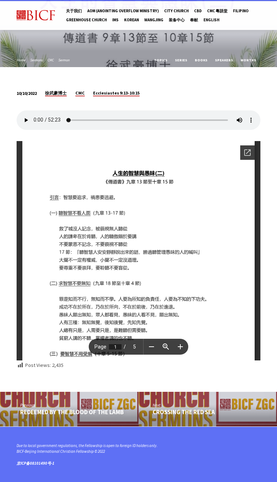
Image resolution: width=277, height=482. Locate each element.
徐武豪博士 (56, 93)
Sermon (64, 60)
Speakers (224, 60)
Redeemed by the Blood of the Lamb (72, 412)
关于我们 (74, 10)
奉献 (194, 19)
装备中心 (177, 19)
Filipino (241, 10)
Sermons (36, 60)
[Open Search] (258, 15)
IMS (115, 19)
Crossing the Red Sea (184, 412)
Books (201, 60)
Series (181, 60)
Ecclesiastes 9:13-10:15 (116, 93)
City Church (176, 10)
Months (249, 60)
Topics (161, 60)
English (211, 19)
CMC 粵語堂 (217, 10)
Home (21, 60)
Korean (131, 19)
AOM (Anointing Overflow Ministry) (123, 10)
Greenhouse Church (86, 19)
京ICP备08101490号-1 (35, 463)
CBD (198, 10)
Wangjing (153, 19)
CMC (51, 60)
